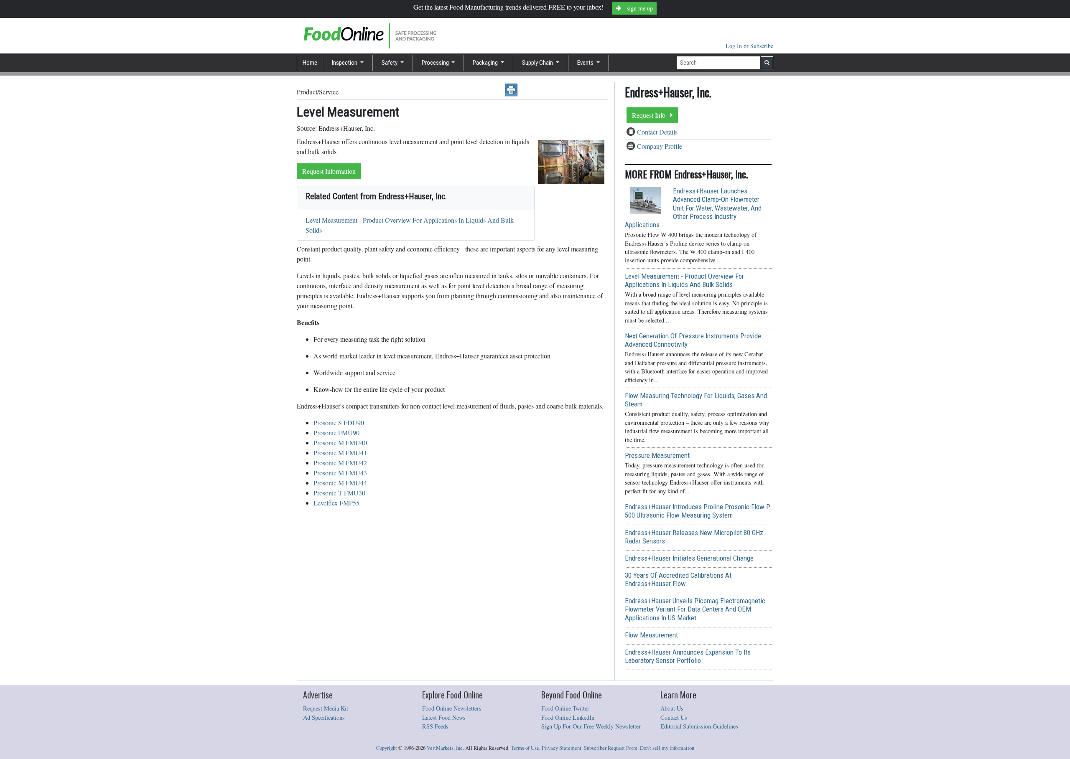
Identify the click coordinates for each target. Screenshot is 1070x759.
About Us (671, 708)
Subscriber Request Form (610, 747)
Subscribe (761, 46)
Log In (735, 46)
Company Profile (659, 146)
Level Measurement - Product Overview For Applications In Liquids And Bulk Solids (684, 280)
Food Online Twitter (565, 708)
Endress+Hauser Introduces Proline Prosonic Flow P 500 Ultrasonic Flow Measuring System (697, 511)
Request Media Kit (325, 708)
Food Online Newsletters (452, 708)
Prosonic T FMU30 (339, 492)
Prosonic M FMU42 (340, 462)
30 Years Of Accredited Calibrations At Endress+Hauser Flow (678, 579)
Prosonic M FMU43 (340, 472)
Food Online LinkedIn (567, 717)
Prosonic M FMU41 (340, 452)
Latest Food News (444, 717)
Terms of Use (525, 747)
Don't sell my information (667, 747)
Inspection (345, 62)
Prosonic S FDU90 (338, 422)
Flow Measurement (651, 635)
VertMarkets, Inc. (445, 747)
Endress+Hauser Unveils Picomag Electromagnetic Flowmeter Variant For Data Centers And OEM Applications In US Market (695, 609)
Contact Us (673, 717)
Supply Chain (538, 62)
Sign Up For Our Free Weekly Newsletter (591, 726)
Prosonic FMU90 (336, 432)
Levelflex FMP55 (336, 502)
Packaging (486, 62)
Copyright (386, 747)
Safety (390, 62)
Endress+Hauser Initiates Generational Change (689, 558)
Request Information (329, 171)
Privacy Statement (561, 747)
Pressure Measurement (657, 455)
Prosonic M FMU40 (340, 442)
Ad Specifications (324, 717)
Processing (436, 62)
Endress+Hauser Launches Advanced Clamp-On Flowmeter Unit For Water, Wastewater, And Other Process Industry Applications (693, 208)
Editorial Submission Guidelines (699, 726)
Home (310, 62)
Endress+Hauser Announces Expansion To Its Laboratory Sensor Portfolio (688, 656)
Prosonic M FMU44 (340, 482)
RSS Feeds (435, 726)
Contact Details (657, 131)
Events (586, 62)
